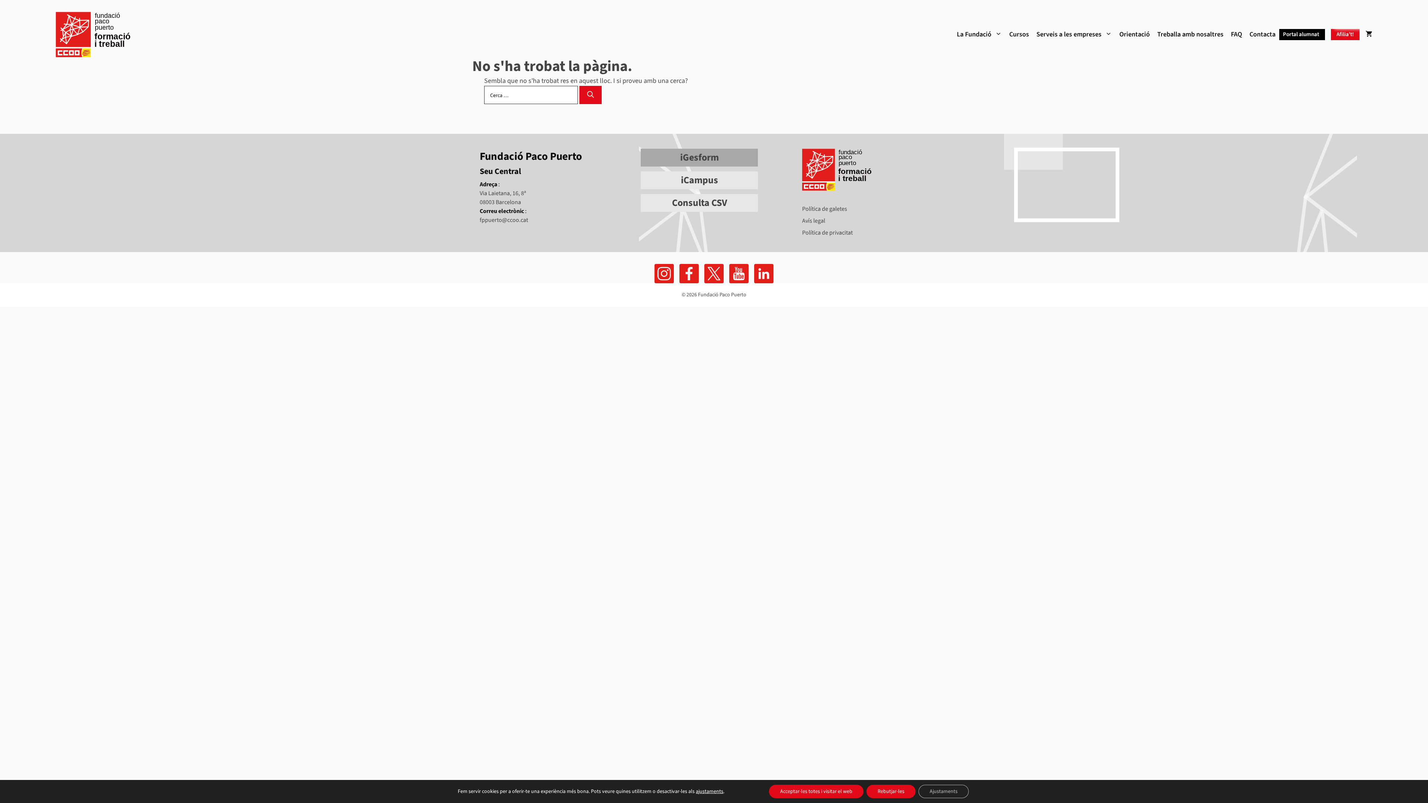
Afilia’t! (1345, 34)
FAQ (1236, 34)
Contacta (1263, 34)
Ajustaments (944, 791)
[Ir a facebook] (664, 273)
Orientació (1134, 34)
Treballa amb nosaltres (1190, 34)
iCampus (699, 180)
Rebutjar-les (891, 791)
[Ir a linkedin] (764, 273)
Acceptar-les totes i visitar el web (816, 791)
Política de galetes (824, 209)
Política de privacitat (827, 233)
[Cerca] (590, 95)
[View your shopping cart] (1369, 34)
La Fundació (974, 34)
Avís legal (813, 221)
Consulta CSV (699, 203)
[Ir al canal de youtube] (739, 273)
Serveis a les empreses (1068, 34)
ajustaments (709, 791)
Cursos (1019, 34)
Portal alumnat (1301, 34)
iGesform (699, 157)
